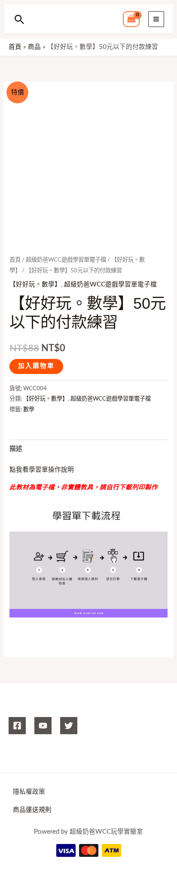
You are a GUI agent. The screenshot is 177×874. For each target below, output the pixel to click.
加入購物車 (36, 366)
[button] (19, 19)
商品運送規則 (32, 810)
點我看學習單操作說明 (41, 470)
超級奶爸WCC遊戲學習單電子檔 (66, 260)
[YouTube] (43, 725)
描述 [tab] (15, 449)
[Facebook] (17, 725)
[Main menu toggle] (156, 19)
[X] (68, 725)
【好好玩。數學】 (35, 284)
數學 (28, 410)
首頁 (15, 260)
